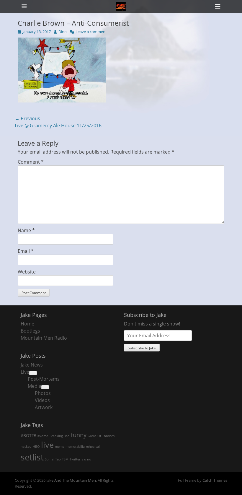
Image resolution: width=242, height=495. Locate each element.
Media (34, 386)
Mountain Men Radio (44, 338)
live (47, 444)
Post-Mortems (44, 379)
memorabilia (75, 446)
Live (25, 372)
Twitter (75, 459)
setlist (32, 457)
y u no (86, 459)
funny (78, 435)
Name (26, 230)
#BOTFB (28, 435)
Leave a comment (91, 31)
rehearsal (93, 446)
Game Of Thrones (101, 436)
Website (27, 271)
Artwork (44, 407)
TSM (65, 459)
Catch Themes (214, 480)
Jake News (32, 365)
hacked (26, 446)
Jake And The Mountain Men (71, 480)
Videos (42, 400)
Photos (43, 393)
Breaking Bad (60, 436)
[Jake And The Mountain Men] (121, 6)
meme (59, 446)
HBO (36, 446)
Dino (62, 31)
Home (27, 323)
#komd (42, 436)
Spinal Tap (53, 459)
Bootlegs (30, 331)
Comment (31, 162)
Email (26, 251)
